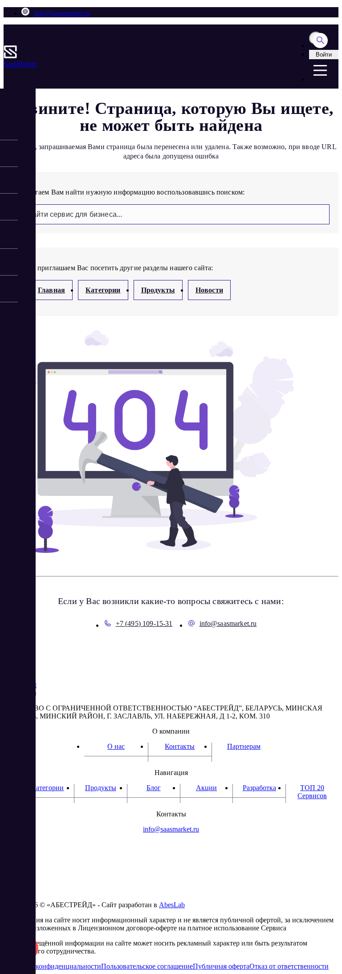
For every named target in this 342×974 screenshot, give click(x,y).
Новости (209, 290)
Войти (324, 54)
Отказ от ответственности (289, 966)
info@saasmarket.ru (62, 13)
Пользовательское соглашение (147, 966)
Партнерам (244, 746)
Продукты (158, 290)
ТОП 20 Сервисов (312, 791)
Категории (103, 290)
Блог (154, 787)
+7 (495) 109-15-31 (144, 623)
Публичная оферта (221, 966)
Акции (206, 787)
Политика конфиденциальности (52, 966)
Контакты (180, 746)
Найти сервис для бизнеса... (74, 214)
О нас (116, 746)
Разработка (259, 787)
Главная (51, 290)
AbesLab (172, 905)
